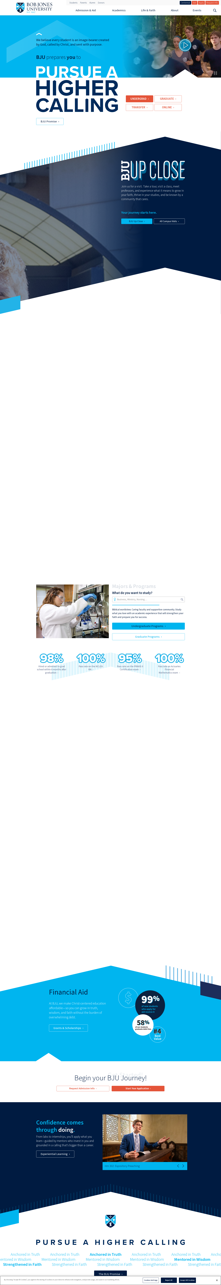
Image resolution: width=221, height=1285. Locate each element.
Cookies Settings (150, 1280)
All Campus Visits (168, 221)
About (174, 10)
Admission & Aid (86, 10)
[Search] (215, 10)
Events (197, 10)
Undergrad (138, 98)
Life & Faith (148, 10)
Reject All (168, 1280)
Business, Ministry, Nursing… (132, 599)
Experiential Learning (54, 1154)
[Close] (217, 1280)
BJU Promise (49, 121)
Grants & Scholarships (67, 1028)
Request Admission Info (82, 1088)
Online (167, 107)
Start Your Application (137, 1088)
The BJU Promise (109, 1274)
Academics (119, 10)
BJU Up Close (136, 221)
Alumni (92, 2)
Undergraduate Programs (147, 626)
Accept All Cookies (187, 1280)
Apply (201, 2)
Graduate (167, 98)
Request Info (212, 2)
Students (73, 2)
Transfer (138, 107)
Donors (101, 2)
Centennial (185, 2)
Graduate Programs (147, 636)
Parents (83, 2)
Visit (194, 2)
